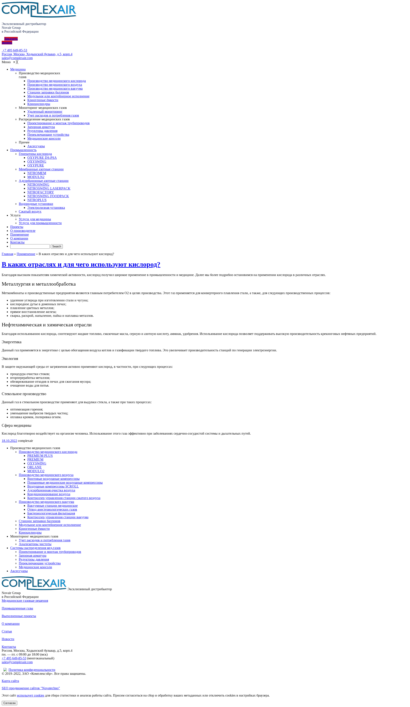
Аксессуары (19, 571)
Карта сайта (10, 681)
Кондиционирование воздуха (48, 494)
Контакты (9, 647)
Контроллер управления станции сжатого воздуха (63, 498)
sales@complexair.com (17, 662)
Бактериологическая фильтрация (51, 513)
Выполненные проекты (19, 616)
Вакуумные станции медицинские (52, 505)
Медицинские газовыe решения (25, 600)
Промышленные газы (17, 608)
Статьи (7, 631)
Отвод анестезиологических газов (52, 509)
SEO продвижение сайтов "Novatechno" (31, 688)
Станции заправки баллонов (39, 521)
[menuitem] (18, 69)
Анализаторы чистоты (35, 544)
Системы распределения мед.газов (35, 548)
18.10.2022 (9, 441)
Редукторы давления (34, 559)
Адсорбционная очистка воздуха (51, 490)
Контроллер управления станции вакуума (57, 517)
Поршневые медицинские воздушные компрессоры (65, 482)
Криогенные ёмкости (34, 528)
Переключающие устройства (40, 563)
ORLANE (34, 467)
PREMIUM (35, 459)
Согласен (9, 703)
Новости (8, 639)
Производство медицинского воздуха (46, 475)
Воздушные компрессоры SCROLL (53, 486)
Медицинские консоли (35, 567)
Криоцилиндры (30, 532)
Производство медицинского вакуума (46, 502)
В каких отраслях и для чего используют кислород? (81, 264)
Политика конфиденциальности (32, 670)
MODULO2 (35, 471)
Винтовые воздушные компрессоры (53, 479)
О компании (11, 623)
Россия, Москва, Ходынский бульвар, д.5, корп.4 (37, 54)
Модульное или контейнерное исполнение (50, 525)
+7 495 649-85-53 (14, 50)
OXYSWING (36, 463)
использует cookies (30, 695)
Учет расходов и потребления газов (44, 540)
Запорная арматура (32, 555)
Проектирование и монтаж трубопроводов (50, 552)
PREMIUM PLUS (40, 455)
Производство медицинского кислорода (48, 452)
